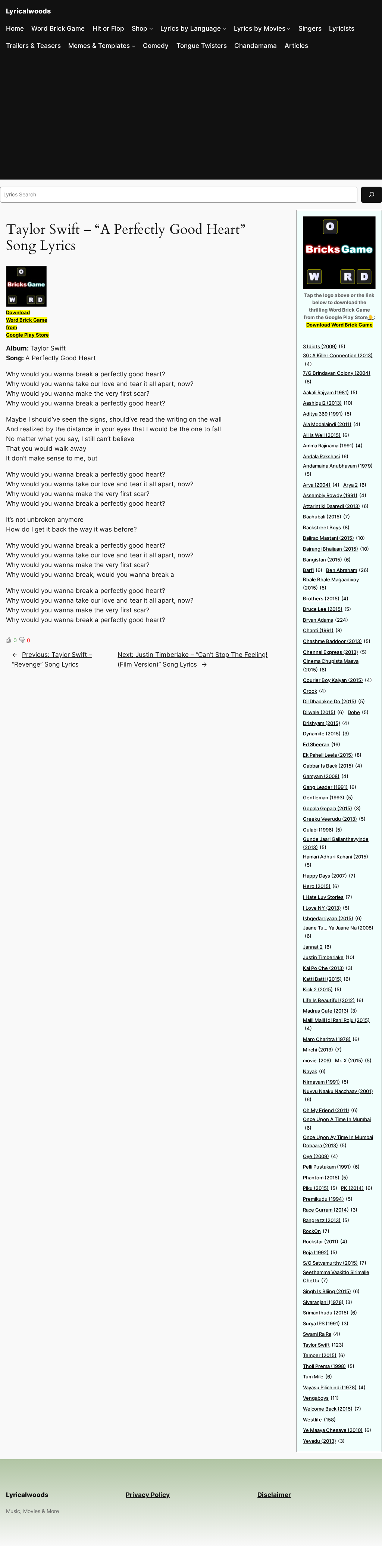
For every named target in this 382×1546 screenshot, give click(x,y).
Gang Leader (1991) (329, 787)
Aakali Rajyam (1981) (330, 392)
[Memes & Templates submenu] (133, 46)
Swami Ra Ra (321, 1334)
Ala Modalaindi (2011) (331, 424)
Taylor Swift (323, 1345)
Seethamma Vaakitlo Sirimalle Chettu (336, 1276)
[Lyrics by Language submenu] (224, 28)
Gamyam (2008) (325, 776)
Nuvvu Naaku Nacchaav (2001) (338, 1095)
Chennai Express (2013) (335, 652)
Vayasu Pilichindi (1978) (334, 1387)
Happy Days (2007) (329, 876)
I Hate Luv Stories (327, 897)
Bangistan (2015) (327, 560)
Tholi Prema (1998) (328, 1366)
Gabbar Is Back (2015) (332, 766)
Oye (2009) (320, 1156)
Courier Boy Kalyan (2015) (337, 680)
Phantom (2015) (325, 1178)
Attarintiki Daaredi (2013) (336, 506)
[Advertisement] (191, 117)
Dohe (358, 712)
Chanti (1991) (322, 630)
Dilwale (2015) (323, 712)
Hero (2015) (321, 886)
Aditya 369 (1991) (327, 414)
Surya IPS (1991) (325, 1323)
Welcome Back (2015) (332, 1409)
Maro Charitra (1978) (331, 1039)
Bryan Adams (325, 620)
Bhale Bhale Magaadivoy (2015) (331, 583)
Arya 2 (354, 485)
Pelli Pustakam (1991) (331, 1167)
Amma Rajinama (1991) (333, 446)
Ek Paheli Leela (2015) (332, 755)
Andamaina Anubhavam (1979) (338, 470)
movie (317, 1060)
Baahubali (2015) (326, 517)
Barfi (312, 570)
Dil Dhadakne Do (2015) (334, 701)
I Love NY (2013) (326, 908)
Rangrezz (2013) (326, 1220)
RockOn (316, 1231)
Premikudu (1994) (328, 1199)
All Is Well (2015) (326, 435)
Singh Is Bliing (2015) (331, 1291)
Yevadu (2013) (324, 1441)
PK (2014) (356, 1188)
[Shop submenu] (151, 28)
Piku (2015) (320, 1188)
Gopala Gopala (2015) (332, 808)
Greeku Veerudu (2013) (334, 819)
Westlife (319, 1420)
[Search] (371, 195)
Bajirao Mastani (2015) (334, 538)
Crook (314, 691)
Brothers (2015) (325, 598)
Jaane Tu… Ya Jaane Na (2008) (338, 932)
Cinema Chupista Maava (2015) (330, 665)
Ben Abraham (347, 570)
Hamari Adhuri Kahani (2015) (335, 861)
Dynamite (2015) (326, 734)
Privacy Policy (148, 1494)
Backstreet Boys (326, 527)
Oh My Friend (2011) (330, 1110)
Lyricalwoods (28, 11)
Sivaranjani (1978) (327, 1302)
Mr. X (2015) (353, 1060)
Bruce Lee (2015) (327, 609)
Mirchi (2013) (322, 1050)
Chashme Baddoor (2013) (336, 641)
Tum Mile (317, 1377)
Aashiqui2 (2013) (328, 403)
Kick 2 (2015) (322, 989)
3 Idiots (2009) (324, 346)
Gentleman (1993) (328, 797)
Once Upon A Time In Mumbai (337, 1123)
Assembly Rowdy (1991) (334, 495)
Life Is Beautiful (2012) (333, 1000)
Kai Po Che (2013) (328, 968)
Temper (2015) (324, 1355)
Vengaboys (321, 1398)
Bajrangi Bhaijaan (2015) (336, 549)
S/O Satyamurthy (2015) (334, 1263)
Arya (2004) (321, 485)
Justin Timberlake (328, 957)
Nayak (314, 1071)
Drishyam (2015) (326, 723)
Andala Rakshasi (325, 456)
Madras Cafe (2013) (330, 1011)
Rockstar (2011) (325, 1242)
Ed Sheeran (321, 744)
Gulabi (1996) (322, 830)
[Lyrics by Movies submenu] (289, 28)
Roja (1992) (320, 1252)
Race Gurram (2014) (330, 1210)
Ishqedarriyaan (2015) (332, 918)
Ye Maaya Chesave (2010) (337, 1430)
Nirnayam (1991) (325, 1082)
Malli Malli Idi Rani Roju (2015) (336, 1024)
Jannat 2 (317, 947)
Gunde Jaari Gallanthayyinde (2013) (336, 843)
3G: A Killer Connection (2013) (338, 359)
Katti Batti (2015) (326, 979)
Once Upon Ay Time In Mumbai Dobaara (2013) (338, 1141)
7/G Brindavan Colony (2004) (336, 377)
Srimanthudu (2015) (330, 1313)
